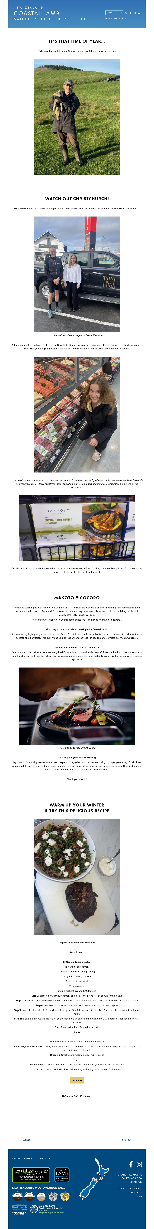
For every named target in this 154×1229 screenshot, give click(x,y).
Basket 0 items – (117, 18)
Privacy (120, 1188)
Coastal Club (114, 12)
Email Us (136, 1182)
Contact (44, 1158)
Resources (136, 1192)
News (28, 1158)
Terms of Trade (134, 1188)
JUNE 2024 (28, 1140)
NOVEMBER (126, 1140)
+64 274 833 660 (131, 1178)
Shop (16, 1158)
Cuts (139, 1196)
